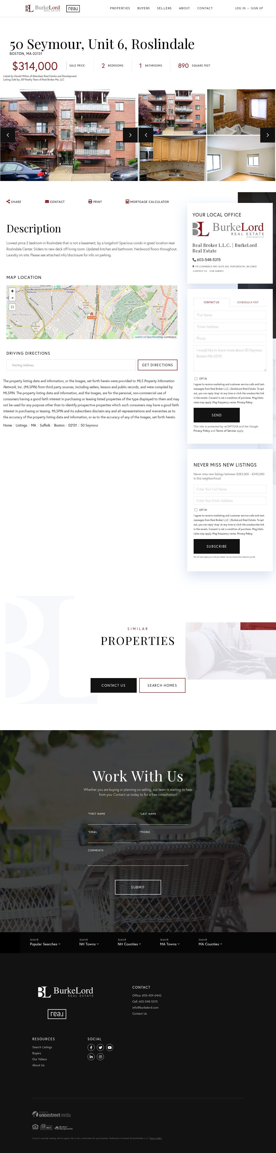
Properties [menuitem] (120, 8)
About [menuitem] (184, 8)
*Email (92, 832)
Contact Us (200, 271)
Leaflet (138, 336)
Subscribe (217, 546)
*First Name (96, 813)
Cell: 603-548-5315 (145, 1001)
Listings (21, 425)
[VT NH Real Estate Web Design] (138, 1114)
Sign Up (257, 8)
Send (217, 415)
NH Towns (87, 943)
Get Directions (157, 365)
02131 (72, 425)
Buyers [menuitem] (143, 8)
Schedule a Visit (248, 302)
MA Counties (209, 943)
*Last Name (148, 813)
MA (33, 425)
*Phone (145, 832)
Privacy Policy (244, 402)
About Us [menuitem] (38, 1065)
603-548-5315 (209, 259)
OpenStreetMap (155, 336)
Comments (96, 850)
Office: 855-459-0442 (146, 995)
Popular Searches (43, 943)
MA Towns (168, 943)
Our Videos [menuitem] (39, 1059)
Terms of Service (226, 431)
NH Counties (128, 943)
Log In (240, 8)
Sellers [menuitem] (164, 8)
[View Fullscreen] (12, 307)
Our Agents (216, 271)
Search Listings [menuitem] (42, 1047)
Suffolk (45, 425)
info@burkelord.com (145, 1007)
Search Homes (162, 685)
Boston (59, 425)
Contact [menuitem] (205, 8)
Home (7, 425)
